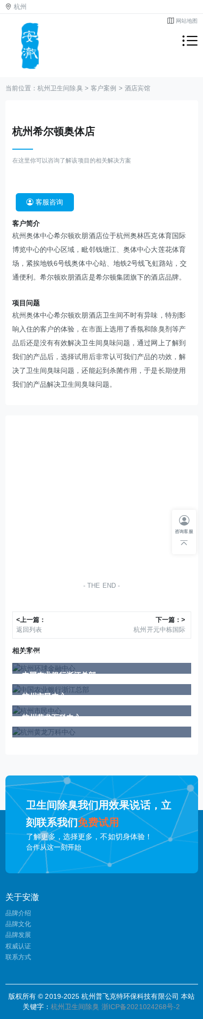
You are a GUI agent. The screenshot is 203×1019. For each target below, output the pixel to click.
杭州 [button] (20, 6)
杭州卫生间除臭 (60, 88)
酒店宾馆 (137, 88)
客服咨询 (49, 202)
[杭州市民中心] (101, 710)
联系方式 (18, 957)
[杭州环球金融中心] (101, 668)
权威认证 (18, 946)
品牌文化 (18, 924)
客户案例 (103, 88)
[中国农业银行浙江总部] (101, 689)
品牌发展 (18, 934)
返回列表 (29, 629)
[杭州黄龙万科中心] (101, 732)
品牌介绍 (18, 913)
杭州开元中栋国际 (159, 629)
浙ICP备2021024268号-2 (141, 1007)
